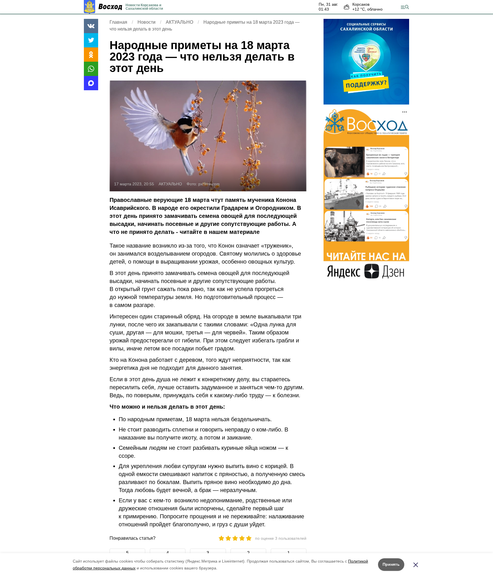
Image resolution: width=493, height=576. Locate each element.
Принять (391, 564)
